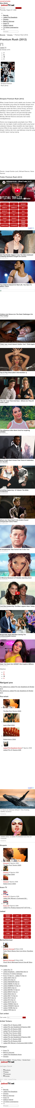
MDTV (8, 923)
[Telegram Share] (4, 57)
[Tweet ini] (4, 55)
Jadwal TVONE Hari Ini (10, 1008)
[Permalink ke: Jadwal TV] (1, 46)
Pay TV (26, 933)
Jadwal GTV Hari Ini (9, 980)
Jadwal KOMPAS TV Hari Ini (11, 986)
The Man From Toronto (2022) (12, 711)
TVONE (8, 933)
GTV (26, 916)
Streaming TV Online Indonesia (12, 974)
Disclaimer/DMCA (5, 1060)
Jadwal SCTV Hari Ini (9, 1002)
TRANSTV (26, 930)
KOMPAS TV (26, 919)
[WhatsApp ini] (4, 59)
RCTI (17, 926)
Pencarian (18, 8)
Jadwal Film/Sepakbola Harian (12, 748)
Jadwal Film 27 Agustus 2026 (12, 750)
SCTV (8, 930)
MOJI (8, 926)
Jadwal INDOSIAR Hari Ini (11, 982)
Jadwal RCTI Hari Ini (9, 998)
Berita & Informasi (8, 949)
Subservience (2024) (9, 739)
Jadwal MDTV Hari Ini (9, 988)
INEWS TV (17, 919)
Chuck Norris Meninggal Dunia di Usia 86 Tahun (17, 962)
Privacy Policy (16, 1060)
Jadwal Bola (7, 937)
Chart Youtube (26, 937)
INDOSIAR (8, 919)
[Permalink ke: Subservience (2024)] (11, 736)
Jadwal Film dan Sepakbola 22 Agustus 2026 (16, 1037)
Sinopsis (5, 863)
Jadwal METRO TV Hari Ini (11, 990)
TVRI (17, 933)
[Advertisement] (17, 104)
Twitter (7, 1072)
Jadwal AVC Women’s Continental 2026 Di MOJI (18, 1043)
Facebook (7, 1070)
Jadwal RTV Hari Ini (9, 1000)
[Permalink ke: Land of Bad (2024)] (11, 722)
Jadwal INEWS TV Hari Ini (11, 984)
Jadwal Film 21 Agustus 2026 (12, 1039)
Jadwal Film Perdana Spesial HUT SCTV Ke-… (17, 908)
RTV (26, 926)
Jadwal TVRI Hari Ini (9, 1010)
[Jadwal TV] (7, 6)
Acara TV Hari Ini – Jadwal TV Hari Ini (14, 976)
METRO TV (17, 923)
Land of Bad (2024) (9, 725)
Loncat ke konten (5, 1)
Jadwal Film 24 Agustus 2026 (12, 1031)
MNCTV (26, 923)
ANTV (17, 916)
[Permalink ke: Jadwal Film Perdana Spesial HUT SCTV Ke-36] (5, 904)
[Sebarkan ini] (4, 53)
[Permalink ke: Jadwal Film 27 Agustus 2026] (5, 746)
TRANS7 (17, 930)
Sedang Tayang (8, 915)
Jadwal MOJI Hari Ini (9, 994)
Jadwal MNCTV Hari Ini (10, 992)
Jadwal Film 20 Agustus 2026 (12, 1041)
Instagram (8, 1074)
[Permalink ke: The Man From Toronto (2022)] (11, 708)
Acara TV (6, 896)
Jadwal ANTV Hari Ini (9, 978)
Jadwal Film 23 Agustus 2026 (12, 1035)
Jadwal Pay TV (7, 970)
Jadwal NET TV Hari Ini (10, 996)
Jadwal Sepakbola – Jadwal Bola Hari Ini (15, 972)
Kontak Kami (26, 1060)
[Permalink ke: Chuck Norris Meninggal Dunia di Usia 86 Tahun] (5, 958)
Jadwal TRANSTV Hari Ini (11, 1006)
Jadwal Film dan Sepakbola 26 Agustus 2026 (16, 1027)
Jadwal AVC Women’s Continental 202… (15, 898)
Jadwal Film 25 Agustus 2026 (12, 1029)
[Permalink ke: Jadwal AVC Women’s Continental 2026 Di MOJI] (5, 894)
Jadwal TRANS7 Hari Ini (10, 1004)
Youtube (7, 1076)
